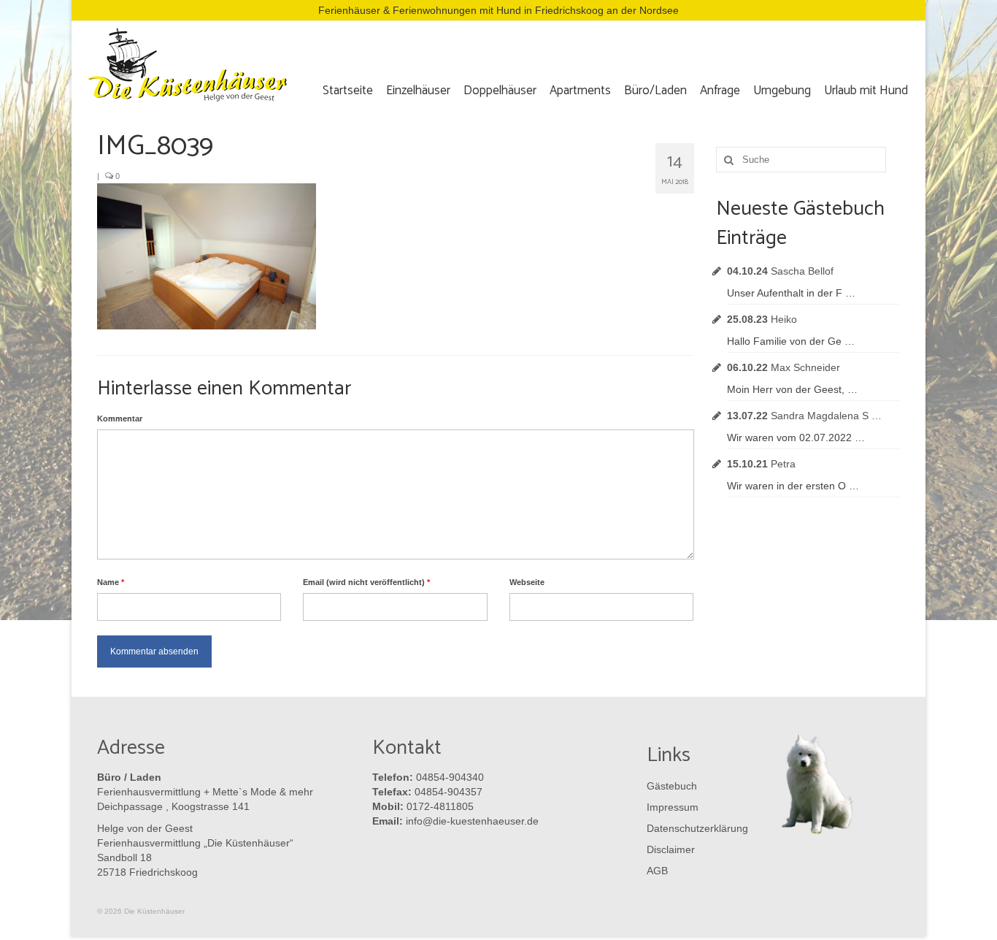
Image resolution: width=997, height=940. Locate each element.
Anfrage (720, 90)
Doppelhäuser (499, 90)
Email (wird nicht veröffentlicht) (366, 582)
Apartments (580, 90)
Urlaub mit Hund (866, 90)
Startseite (348, 90)
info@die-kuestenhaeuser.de (472, 821)
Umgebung (782, 90)
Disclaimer (671, 849)
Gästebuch (672, 786)
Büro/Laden (655, 90)
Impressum (672, 807)
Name (110, 582)
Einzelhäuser (418, 90)
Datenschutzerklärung (694, 828)
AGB (657, 870)
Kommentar (119, 418)
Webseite (526, 582)
